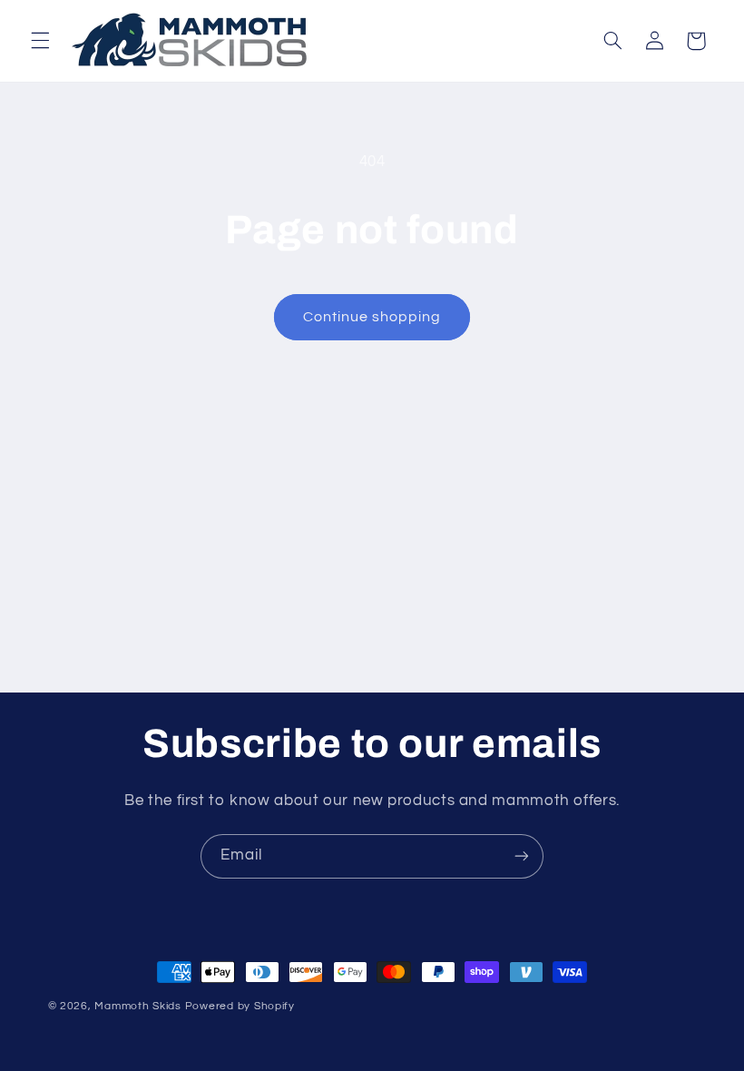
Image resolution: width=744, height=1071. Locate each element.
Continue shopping (372, 317)
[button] (40, 41)
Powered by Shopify (240, 1006)
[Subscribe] (522, 856)
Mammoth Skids (137, 1006)
